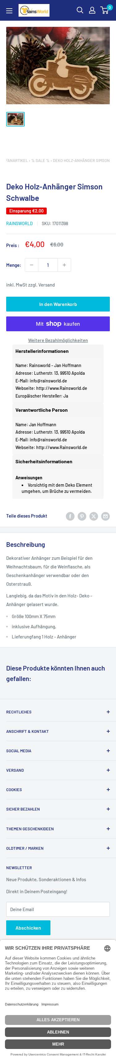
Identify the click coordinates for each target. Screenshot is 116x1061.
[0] (105, 10)
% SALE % (40, 160)
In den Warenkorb (58, 304)
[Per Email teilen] (105, 515)
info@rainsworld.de (48, 380)
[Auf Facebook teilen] (70, 515)
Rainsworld (19, 223)
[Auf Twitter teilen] (93, 515)
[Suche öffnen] (80, 10)
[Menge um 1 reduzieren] (31, 264)
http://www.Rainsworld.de (61, 388)
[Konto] (92, 10)
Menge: (13, 265)
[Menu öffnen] (9, 10)
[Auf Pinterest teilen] (82, 515)
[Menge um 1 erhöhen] (64, 264)
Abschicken (28, 928)
